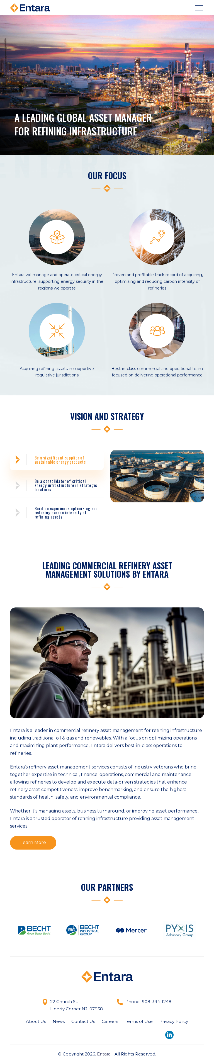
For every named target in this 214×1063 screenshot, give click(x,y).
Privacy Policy (173, 1021)
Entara (104, 1054)
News (59, 1021)
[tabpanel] (157, 476)
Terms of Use (139, 1021)
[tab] (57, 460)
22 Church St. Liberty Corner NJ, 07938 (76, 1005)
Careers (110, 1021)
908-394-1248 (156, 1001)
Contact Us (83, 1021)
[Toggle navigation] (199, 8)
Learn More (33, 842)
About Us (36, 1021)
